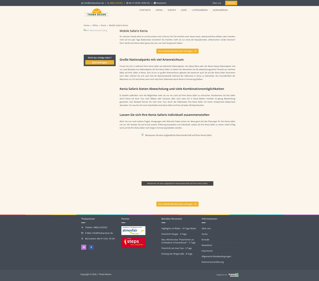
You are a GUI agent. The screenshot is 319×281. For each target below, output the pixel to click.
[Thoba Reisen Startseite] (96, 12)
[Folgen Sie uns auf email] (83, 247)
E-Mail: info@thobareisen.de (99, 233)
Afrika (159, 10)
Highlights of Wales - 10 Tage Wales (178, 228)
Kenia (103, 25)
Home (86, 25)
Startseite (145, 10)
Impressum (207, 250)
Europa (172, 10)
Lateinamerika (200, 10)
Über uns (216, 3)
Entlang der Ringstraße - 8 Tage (176, 253)
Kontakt (205, 239)
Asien (184, 10)
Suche (205, 234)
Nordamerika (220, 10)
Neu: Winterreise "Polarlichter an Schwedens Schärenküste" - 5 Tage (178, 241)
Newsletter (207, 245)
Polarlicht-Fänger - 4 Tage (174, 234)
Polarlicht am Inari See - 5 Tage (176, 248)
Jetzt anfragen (99, 62)
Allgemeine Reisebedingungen (216, 256)
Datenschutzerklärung (213, 262)
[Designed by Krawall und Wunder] (234, 275)
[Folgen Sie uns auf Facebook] (91, 247)
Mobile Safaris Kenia (118, 25)
